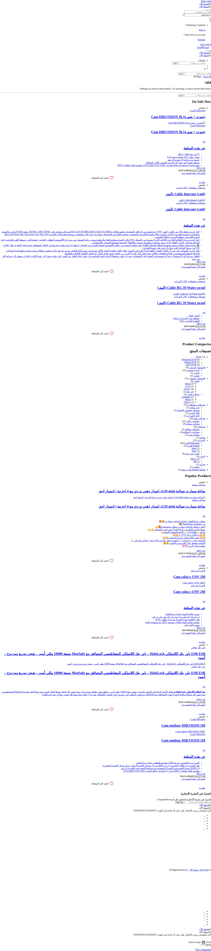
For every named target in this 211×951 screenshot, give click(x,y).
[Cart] (203, 942)
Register (201, 40)
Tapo (194, 451)
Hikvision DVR (189, 359)
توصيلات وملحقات (196, 187)
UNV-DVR (191, 365)
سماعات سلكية (192, 429)
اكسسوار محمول (197, 378)
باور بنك (190, 391)
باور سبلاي (194, 407)
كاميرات (201, 440)
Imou (194, 448)
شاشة (202, 437)
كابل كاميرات (180, 281)
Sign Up (179, 802)
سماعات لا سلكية (191, 432)
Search (202, 60)
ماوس (196, 375)
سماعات (201, 426)
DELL (193, 459)
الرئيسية (207, 76)
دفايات (196, 467)
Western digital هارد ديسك (193, 470)
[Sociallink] (204, 815)
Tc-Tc (188, 386)
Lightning (186, 397)
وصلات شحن (193, 394)
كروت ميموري (193, 370)
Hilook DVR (190, 362)
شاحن (197, 381)
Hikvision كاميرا (197, 110)
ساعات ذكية (199, 418)
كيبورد (197, 373)
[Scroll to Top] (210, 937)
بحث (175, 63)
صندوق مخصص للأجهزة (188, 410)
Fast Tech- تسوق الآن (199, 870)
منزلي (202, 464)
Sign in (202, 30)
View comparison (203, 949)
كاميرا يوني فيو (192, 453)
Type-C (187, 389)
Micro (188, 383)
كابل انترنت (181, 187)
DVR (198, 357)
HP (194, 461)
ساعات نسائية (193, 424)
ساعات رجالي (193, 421)
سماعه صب (194, 435)
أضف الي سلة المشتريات (193, 173)
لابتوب (202, 456)
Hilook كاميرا (193, 446)
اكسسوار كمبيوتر (197, 367)
